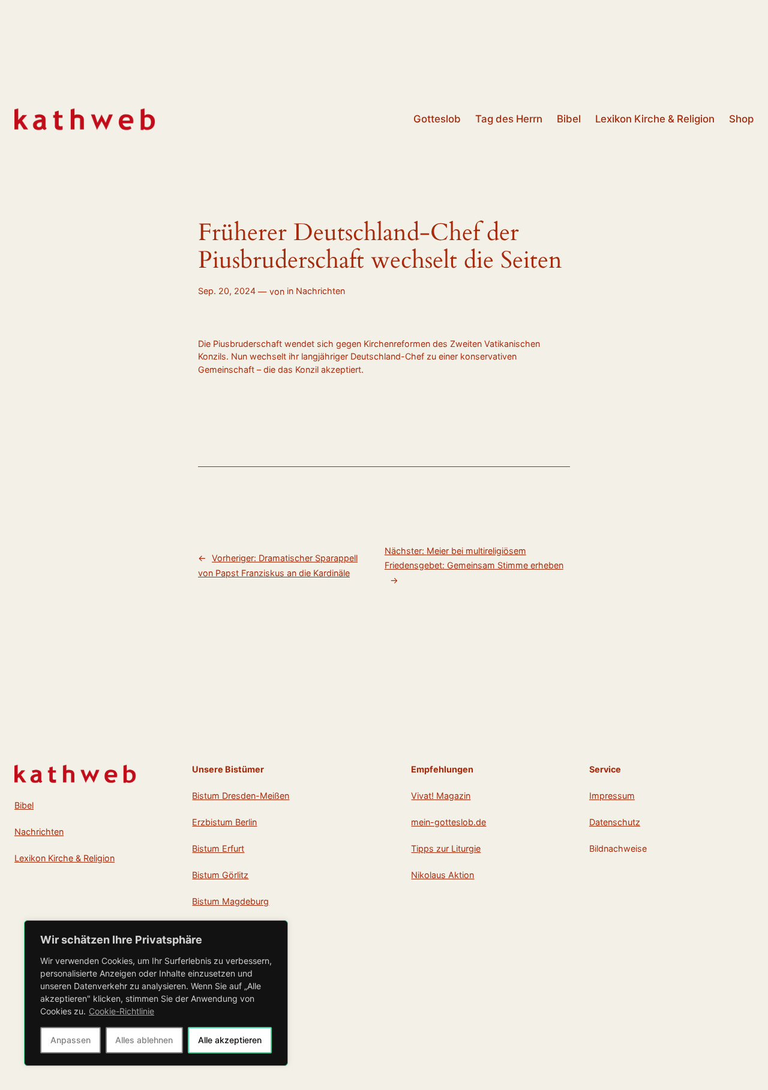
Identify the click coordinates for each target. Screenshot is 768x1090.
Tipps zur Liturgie (446, 848)
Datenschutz (614, 822)
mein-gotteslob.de (448, 822)
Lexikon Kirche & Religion (64, 858)
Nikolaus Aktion (442, 875)
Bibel (24, 805)
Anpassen (70, 1040)
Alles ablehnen (144, 1040)
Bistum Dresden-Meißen (240, 795)
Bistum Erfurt (218, 848)
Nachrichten (320, 291)
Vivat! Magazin (440, 795)
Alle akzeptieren (230, 1040)
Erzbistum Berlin (224, 822)
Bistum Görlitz (220, 875)
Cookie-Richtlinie (121, 1011)
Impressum (612, 795)
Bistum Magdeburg (230, 901)
